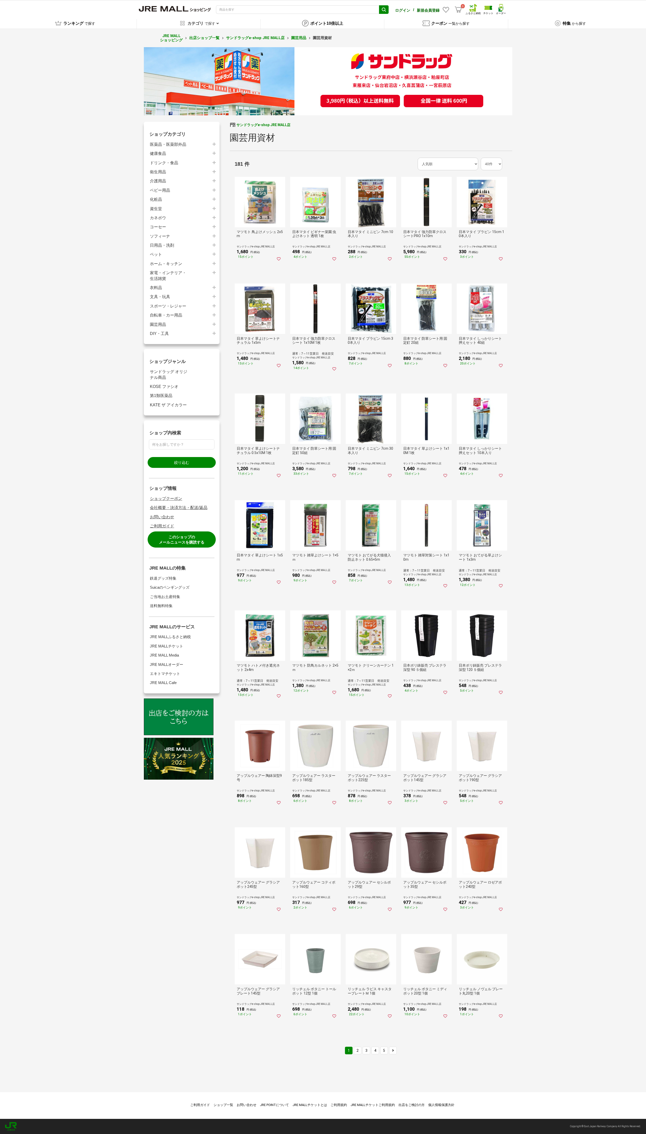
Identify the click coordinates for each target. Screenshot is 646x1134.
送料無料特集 (161, 606)
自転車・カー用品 (166, 315)
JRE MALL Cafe (163, 683)
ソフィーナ (160, 236)
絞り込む (181, 462)
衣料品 (156, 288)
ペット (156, 254)
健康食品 (158, 153)
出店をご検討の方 (411, 1105)
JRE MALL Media (164, 655)
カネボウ (158, 218)
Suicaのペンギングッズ (170, 587)
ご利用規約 (339, 1105)
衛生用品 (158, 172)
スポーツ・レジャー (168, 306)
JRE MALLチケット (166, 646)
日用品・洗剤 (162, 245)
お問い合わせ (162, 517)
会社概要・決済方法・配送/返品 (178, 507)
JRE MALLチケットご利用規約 (373, 1105)
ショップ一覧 (223, 1105)
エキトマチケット (165, 673)
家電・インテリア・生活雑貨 (168, 275)
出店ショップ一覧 (204, 38)
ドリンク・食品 (164, 163)
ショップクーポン (166, 498)
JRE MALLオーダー (166, 664)
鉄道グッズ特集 (163, 578)
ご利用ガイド (162, 526)
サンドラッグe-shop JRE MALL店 (255, 38)
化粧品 (156, 199)
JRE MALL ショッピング (171, 38)
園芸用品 (298, 38)
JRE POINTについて (274, 1105)
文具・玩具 (160, 297)
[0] (458, 9)
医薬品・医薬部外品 (168, 144)
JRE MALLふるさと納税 (170, 637)
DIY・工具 (159, 333)
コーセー (158, 227)
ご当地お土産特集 (165, 596)
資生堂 (156, 209)
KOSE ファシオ (164, 386)
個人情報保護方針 (441, 1105)
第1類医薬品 (161, 395)
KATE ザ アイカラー (168, 405)
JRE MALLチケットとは (309, 1105)
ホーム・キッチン (166, 264)
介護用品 (158, 181)
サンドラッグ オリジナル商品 (168, 374)
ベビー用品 (160, 190)
